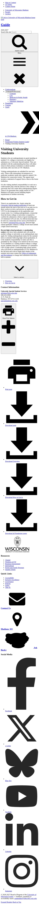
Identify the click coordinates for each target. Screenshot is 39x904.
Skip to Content (10, 3)
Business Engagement (12, 564)
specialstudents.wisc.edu (9, 301)
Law (11, 95)
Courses (8, 105)
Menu (19, 53)
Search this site (6, 32)
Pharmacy (13, 99)
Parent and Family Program (14, 568)
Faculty (7, 12)
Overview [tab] (8, 281)
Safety (7, 585)
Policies (8, 584)
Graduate (13, 94)
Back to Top (17, 902)
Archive (8, 14)
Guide (5, 25)
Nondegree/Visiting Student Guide (17, 142)
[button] (21, 496)
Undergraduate (10, 89)
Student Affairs (10, 570)
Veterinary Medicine (16, 101)
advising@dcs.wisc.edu (17, 223)
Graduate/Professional (13, 91)
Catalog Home (10, 6)
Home (7, 140)
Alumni (7, 560)
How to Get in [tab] (10, 283)
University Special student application (14, 205)
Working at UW (10, 562)
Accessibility (9, 578)
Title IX (8, 587)
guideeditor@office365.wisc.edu (25, 898)
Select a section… (19, 277)
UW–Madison (16, 10)
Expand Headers (6, 902)
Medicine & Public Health (18, 97)
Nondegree (9, 103)
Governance (9, 582)
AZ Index (8, 4)
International (9, 566)
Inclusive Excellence (12, 580)
